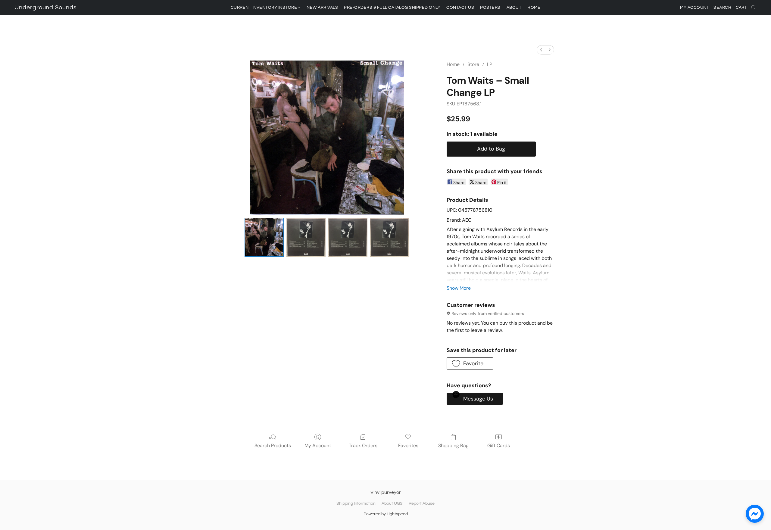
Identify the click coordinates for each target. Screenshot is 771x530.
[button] (45, 7)
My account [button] (694, 7)
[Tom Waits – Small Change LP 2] (347, 237)
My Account (317, 445)
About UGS (392, 503)
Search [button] (722, 7)
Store (473, 64)
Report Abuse (422, 503)
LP (489, 64)
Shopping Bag (453, 445)
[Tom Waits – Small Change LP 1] (306, 237)
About (514, 7)
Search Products (272, 445)
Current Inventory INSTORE (264, 7)
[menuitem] (541, 49)
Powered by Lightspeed (386, 514)
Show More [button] (459, 288)
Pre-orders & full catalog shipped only (392, 7)
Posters (490, 7)
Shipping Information (356, 503)
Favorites (408, 445)
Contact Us (460, 7)
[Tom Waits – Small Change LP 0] (264, 237)
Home (533, 7)
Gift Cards (498, 445)
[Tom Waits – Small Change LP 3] (389, 237)
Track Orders (363, 445)
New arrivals (322, 7)
